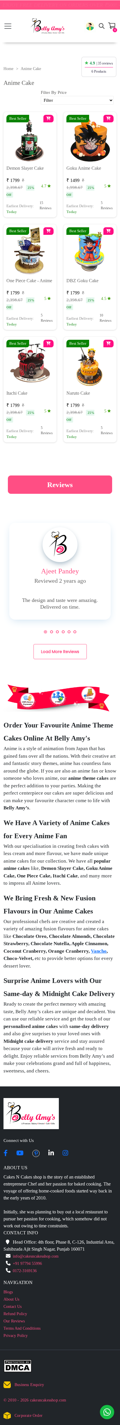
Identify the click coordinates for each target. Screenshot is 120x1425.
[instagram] (65, 1153)
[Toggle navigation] (7, 26)
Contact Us (12, 1306)
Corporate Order (29, 1415)
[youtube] (20, 1153)
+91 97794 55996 (27, 1263)
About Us (11, 1299)
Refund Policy (15, 1314)
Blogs (8, 1292)
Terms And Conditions (21, 1328)
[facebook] (5, 1153)
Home (8, 69)
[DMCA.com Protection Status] (21, 1367)
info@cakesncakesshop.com (36, 1256)
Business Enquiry (29, 1385)
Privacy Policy (15, 1335)
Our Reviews (14, 1321)
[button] (90, 26)
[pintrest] (36, 1153)
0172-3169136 (25, 1271)
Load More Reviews (60, 652)
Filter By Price (54, 92)
